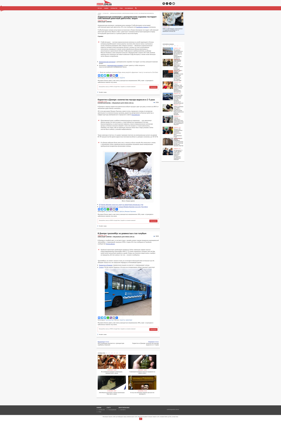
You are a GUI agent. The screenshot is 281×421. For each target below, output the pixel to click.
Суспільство (114, 8)
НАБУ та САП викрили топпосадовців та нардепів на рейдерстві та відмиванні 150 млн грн (173, 30)
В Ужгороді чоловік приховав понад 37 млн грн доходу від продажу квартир (178, 143)
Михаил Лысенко (130, 211)
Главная (99, 13)
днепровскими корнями (115, 65)
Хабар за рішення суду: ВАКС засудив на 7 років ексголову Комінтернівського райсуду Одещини (179, 110)
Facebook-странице (142, 27)
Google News (173, 3)
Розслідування (129, 8)
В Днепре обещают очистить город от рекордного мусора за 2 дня (121, 205)
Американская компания (107, 62)
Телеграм (170, 3)
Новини (106, 8)
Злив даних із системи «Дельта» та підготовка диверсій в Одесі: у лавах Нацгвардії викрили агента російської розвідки (178, 67)
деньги (121, 211)
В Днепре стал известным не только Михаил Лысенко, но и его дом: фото (123, 207)
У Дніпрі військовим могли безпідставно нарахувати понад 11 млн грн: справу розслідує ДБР (178, 76)
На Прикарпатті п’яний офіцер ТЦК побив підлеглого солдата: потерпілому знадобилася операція (178, 154)
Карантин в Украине (105, 265)
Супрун (101, 267)
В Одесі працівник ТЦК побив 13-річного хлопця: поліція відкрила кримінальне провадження (178, 88)
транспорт (128, 320)
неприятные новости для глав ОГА (119, 371)
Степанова (126, 357)
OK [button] (140, 418)
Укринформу (136, 115)
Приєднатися (153, 87)
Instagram (163, 3)
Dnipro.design (110, 244)
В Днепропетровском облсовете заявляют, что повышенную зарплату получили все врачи (129, 373)
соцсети (122, 78)
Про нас (100, 8)
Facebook (167, 3)
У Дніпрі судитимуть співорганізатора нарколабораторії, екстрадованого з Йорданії (179, 121)
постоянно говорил (136, 359)
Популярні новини (168, 44)
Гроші (121, 8)
